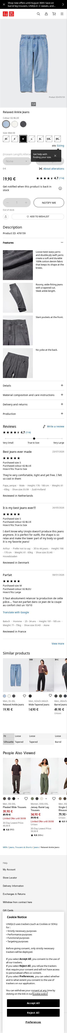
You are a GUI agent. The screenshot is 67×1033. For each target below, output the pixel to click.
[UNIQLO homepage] (8, 14)
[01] (14, 124)
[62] (6, 124)
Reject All (33, 1012)
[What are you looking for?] (38, 14)
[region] (33, 972)
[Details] (60, 188)
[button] (18, 265)
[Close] (55, 156)
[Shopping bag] (54, 14)
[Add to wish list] (24, 696)
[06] (23, 124)
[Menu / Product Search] (62, 14)
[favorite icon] (26, 799)
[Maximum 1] (26, 202)
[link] (37, 4)
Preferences (33, 1022)
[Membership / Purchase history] (46, 14)
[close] (4, 4)
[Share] (6, 216)
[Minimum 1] (7, 202)
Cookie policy (40, 993)
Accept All (33, 1003)
